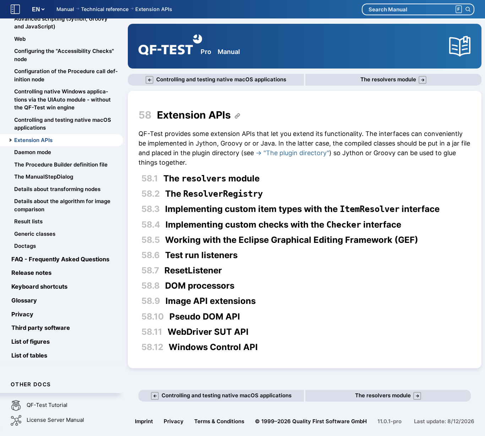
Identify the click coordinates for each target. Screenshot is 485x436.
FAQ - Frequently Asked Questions (60, 259)
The (214, 194)
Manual (65, 9)
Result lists (28, 221)
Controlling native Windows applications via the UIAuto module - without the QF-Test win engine (62, 99)
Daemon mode (32, 152)
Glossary (24, 300)
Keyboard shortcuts (39, 286)
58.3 (150, 209)
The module (211, 179)
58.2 (150, 194)
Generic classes (34, 233)
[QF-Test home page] (170, 46)
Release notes (31, 273)
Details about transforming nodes (57, 189)
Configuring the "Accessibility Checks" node (64, 55)
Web (20, 39)
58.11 (151, 332)
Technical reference (105, 9)
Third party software (40, 328)
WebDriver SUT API (208, 332)
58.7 (150, 270)
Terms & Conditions (219, 421)
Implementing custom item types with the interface (302, 209)
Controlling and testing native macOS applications (62, 123)
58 (145, 115)
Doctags (25, 246)
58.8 (150, 285)
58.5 (150, 240)
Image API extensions (210, 301)
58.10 (152, 316)
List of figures (30, 341)
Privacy (22, 314)
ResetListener (193, 271)
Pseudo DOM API (204, 317)
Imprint (144, 421)
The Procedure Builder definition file (61, 164)
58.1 (149, 178)
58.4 (150, 224)
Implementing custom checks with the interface (283, 225)
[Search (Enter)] (468, 9)
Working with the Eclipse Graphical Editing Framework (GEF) (291, 240)
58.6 (150, 255)
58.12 (152, 347)
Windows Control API (213, 347)
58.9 (150, 301)
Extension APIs (153, 9)
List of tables (29, 355)
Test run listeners (201, 255)
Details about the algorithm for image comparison (62, 205)
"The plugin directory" (296, 153)
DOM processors (199, 286)
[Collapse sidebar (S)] (15, 9)
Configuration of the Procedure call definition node (66, 75)
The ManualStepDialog (43, 177)
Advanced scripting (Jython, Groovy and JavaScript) (61, 22)
